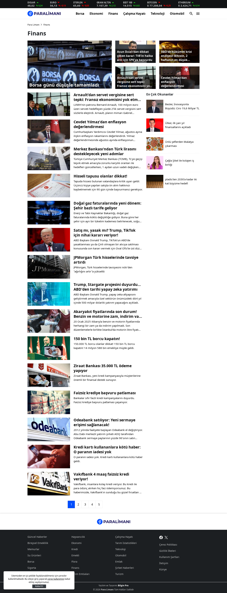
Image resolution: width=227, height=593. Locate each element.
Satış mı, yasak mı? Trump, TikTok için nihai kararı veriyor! (104, 233)
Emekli (75, 555)
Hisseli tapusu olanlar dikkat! (100, 176)
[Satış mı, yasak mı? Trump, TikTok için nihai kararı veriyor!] (48, 240)
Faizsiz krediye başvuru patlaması (105, 393)
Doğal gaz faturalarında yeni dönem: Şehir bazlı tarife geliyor (107, 205)
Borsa (80, 14)
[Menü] (198, 14)
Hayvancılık (78, 536)
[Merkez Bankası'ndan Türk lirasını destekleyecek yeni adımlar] (48, 158)
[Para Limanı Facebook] (161, 537)
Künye (163, 569)
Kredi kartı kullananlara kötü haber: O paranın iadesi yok (107, 449)
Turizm (119, 574)
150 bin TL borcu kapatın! (97, 338)
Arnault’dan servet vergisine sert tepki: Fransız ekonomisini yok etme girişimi (107, 97)
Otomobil (177, 14)
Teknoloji (158, 14)
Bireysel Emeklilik (37, 543)
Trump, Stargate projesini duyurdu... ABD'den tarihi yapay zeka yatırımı (107, 287)
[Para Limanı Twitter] (166, 537)
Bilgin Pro (123, 585)
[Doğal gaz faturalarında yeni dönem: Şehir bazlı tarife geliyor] (48, 212)
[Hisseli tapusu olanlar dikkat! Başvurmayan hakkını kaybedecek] (48, 185)
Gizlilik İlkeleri (167, 550)
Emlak (118, 561)
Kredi (74, 549)
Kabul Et (39, 586)
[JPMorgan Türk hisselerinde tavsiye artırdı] (48, 267)
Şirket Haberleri (124, 567)
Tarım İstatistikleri (126, 543)
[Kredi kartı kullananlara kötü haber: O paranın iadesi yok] (48, 456)
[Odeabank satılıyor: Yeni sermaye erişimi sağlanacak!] (48, 429)
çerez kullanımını (56, 578)
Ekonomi (96, 14)
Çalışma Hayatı (134, 14)
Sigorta (31, 567)
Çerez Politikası (168, 544)
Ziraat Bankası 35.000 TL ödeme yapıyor (103, 368)
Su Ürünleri (34, 555)
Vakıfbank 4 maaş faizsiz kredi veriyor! (101, 476)
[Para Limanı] (44, 13)
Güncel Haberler (37, 536)
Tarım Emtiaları (80, 574)
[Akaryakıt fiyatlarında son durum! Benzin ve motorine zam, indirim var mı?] (48, 321)
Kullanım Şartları (169, 557)
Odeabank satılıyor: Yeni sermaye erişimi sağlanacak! (104, 422)
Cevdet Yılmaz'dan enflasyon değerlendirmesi (100, 124)
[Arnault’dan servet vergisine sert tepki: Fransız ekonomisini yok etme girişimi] (48, 104)
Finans (113, 14)
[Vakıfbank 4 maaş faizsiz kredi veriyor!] (48, 483)
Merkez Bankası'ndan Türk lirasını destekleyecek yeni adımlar (105, 151)
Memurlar (33, 549)
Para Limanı (33, 24)
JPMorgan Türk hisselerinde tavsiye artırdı (106, 260)
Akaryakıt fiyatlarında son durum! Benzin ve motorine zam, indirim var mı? (107, 314)
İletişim (163, 563)
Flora (74, 561)
